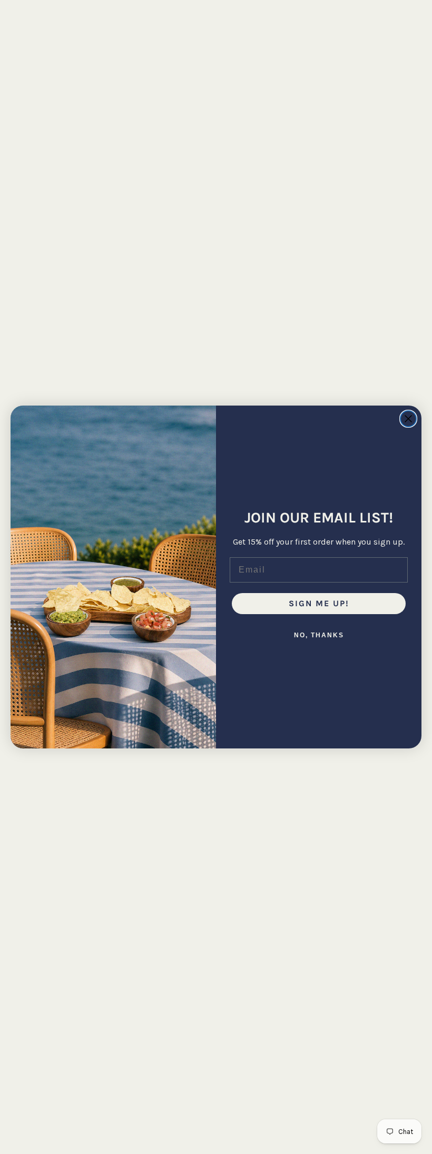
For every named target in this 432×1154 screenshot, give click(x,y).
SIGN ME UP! (319, 603)
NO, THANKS (319, 635)
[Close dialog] (408, 419)
